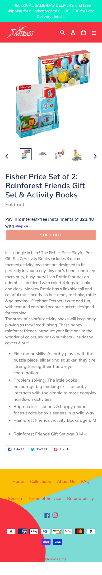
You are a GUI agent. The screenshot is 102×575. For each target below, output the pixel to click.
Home (18, 481)
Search (15, 498)
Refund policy (80, 498)
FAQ (85, 481)
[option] (25, 154)
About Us (66, 481)
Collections (40, 481)
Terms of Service (44, 498)
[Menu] (94, 32)
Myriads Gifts (55, 559)
